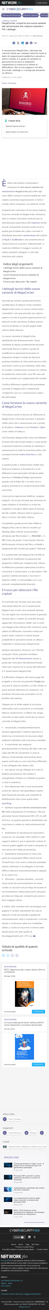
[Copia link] (35, 43)
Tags (27, 1244)
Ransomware (38, 36)
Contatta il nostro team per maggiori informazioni (21, 1294)
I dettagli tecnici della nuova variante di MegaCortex (22, 269)
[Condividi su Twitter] (18, 43)
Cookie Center (42, 1249)
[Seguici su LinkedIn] (29, 1237)
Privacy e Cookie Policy (25, 1247)
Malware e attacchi (30, 15)
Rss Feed (35, 1244)
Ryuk (6, 239)
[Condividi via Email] (27, 43)
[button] (3, 9)
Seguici (18, 1237)
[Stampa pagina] (31, 43)
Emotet (34, 427)
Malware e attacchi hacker (19, 36)
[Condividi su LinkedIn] (22, 43)
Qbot (42, 427)
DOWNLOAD (38, 1012)
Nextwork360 (6, 1260)
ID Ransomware (24, 658)
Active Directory (27, 454)
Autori (20, 1244)
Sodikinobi (17, 239)
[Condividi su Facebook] (14, 43)
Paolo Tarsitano (9, 83)
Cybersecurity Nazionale (11, 15)
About (13, 1244)
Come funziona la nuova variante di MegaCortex (21, 276)
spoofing (6, 803)
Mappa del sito (24, 1307)
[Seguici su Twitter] (34, 1237)
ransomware (8, 191)
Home (4, 36)
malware (35, 222)
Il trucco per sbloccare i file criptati (20, 281)
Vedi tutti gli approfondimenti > (34, 1222)
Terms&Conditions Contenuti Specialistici (18, 1249)
